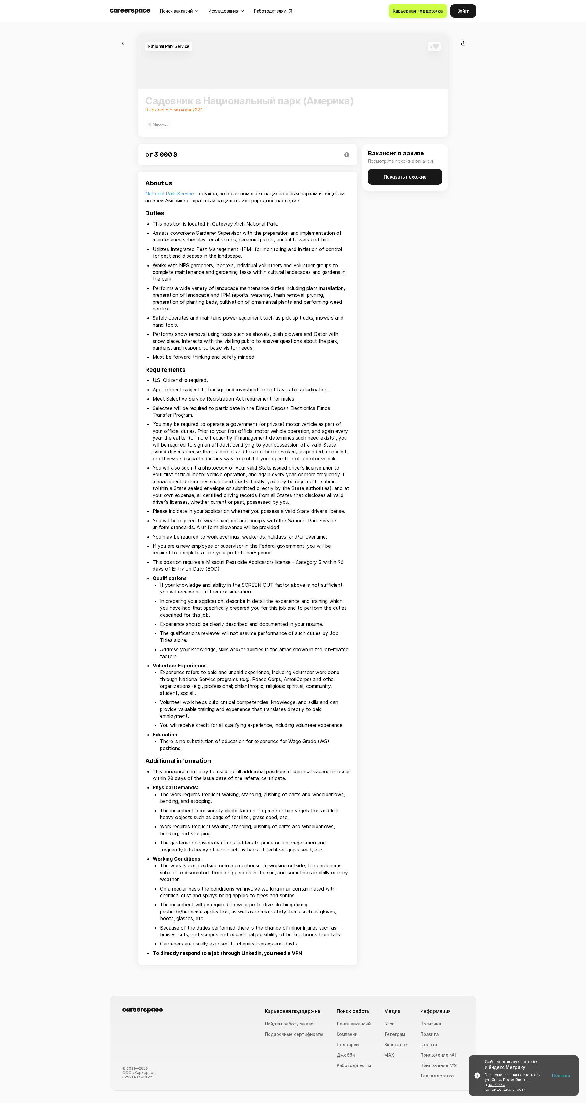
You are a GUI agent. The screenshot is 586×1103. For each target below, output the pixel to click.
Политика (430, 1023)
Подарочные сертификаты (294, 1034)
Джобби (346, 1055)
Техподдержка (437, 1075)
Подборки (348, 1044)
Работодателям (354, 1065)
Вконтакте (395, 1044)
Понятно (561, 1075)
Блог (389, 1023)
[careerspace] (130, 11)
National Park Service (169, 193)
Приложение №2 (438, 1065)
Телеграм (394, 1034)
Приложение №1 (438, 1055)
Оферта (428, 1044)
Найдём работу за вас (289, 1023)
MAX (389, 1055)
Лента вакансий (354, 1023)
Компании (347, 1034)
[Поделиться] (463, 43)
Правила (429, 1034)
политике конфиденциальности (505, 1087)
